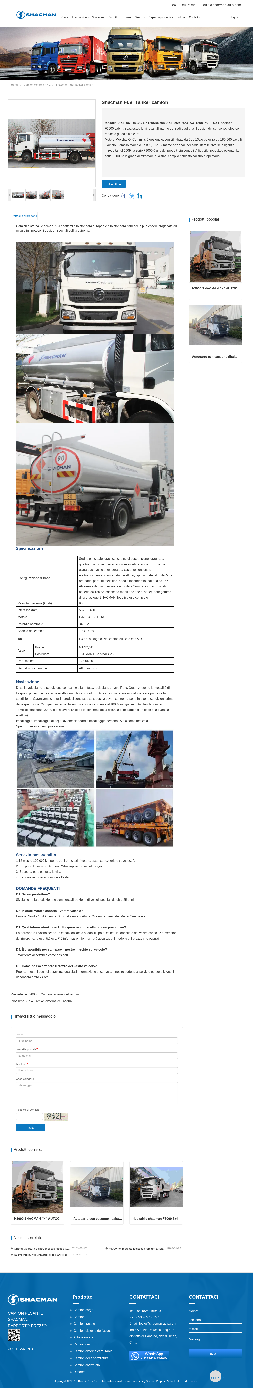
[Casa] (36, 15)
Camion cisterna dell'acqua (93, 1330)
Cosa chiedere (25, 1078)
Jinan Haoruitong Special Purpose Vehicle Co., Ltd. (156, 1381)
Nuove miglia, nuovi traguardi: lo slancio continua (42, 1254)
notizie (181, 17)
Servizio (140, 17)
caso (128, 17)
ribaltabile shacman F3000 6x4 (155, 1218)
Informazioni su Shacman (88, 17)
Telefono (21, 1064)
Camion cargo (83, 1310)
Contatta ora (114, 184)
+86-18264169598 (183, 5)
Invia (31, 1127)
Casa (64, 17)
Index (193, 1381)
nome (19, 1034)
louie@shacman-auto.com (221, 5)
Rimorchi (80, 1372)
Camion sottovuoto (87, 1365)
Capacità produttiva (161, 17)
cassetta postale (26, 1049)
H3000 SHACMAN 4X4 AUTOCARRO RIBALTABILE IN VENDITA (39, 1218)
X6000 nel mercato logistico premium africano (137, 1248)
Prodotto (83, 1297)
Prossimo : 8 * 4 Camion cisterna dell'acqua (41, 1001)
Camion (79, 1316)
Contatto (194, 17)
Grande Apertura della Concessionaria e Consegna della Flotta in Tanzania (42, 1248)
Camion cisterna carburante (93, 1351)
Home (14, 84)
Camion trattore (84, 1323)
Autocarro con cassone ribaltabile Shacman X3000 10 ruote (98, 1218)
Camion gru (82, 1344)
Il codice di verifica (27, 1109)
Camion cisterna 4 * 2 (37, 84)
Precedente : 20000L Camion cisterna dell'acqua (45, 994)
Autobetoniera (83, 1337)
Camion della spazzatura (91, 1358)
